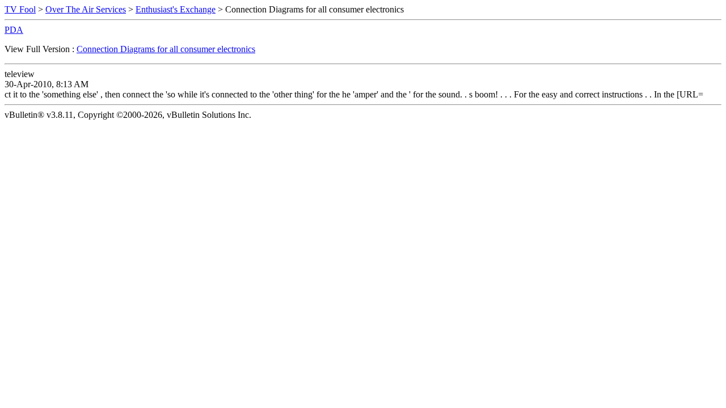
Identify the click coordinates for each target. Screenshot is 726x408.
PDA (14, 30)
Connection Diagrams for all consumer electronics (166, 49)
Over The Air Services (85, 9)
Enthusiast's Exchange (176, 9)
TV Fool (20, 9)
